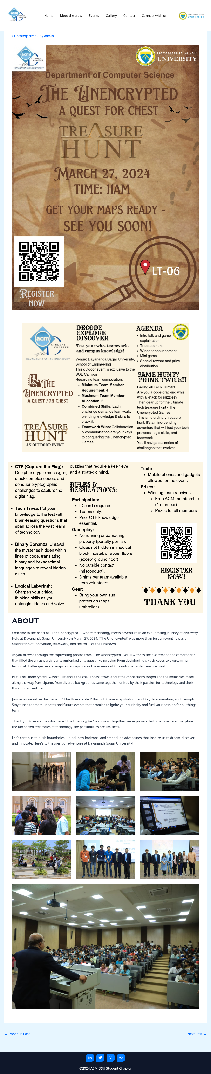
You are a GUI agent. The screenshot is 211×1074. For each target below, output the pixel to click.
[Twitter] (100, 1058)
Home (48, 15)
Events (94, 15)
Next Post (196, 1034)
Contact (129, 15)
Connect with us (154, 15)
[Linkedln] (90, 1058)
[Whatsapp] (121, 1058)
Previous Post (17, 1034)
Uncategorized (25, 36)
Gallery (111, 15)
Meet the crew (71, 15)
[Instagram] (111, 1058)
